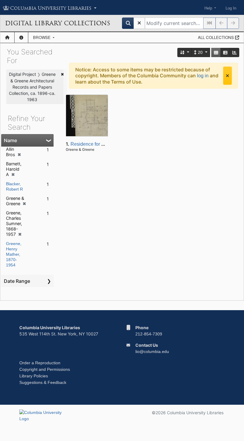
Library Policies (33, 375)
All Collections (216, 37)
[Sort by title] (184, 52)
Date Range (17, 281)
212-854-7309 (148, 334)
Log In (231, 8)
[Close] (227, 76)
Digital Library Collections (57, 23)
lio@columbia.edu (152, 351)
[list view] (225, 52)
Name (10, 140)
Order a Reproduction (39, 362)
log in (203, 75)
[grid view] (216, 52)
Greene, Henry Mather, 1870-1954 (13, 254)
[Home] (7, 37)
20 (200, 52)
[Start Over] (139, 23)
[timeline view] (234, 52)
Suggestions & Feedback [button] (42, 382)
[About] (21, 37)
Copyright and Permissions (44, 369)
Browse (42, 37)
